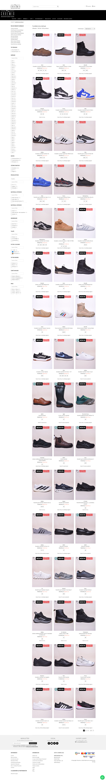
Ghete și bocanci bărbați (16, 34)
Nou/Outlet (14, 49)
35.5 (13, 62)
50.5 (13, 145)
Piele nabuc (14, 199)
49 (12, 140)
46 (12, 125)
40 (12, 86)
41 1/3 (13, 93)
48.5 (13, 139)
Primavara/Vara (15, 158)
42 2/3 (13, 101)
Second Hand (15, 51)
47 (12, 132)
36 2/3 (13, 66)
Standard (14, 168)
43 (12, 105)
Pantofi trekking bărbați (16, 31)
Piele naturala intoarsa (17, 201)
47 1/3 (13, 134)
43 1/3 (13, 106)
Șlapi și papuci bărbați (15, 41)
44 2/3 (13, 115)
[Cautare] (58, 6)
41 (12, 91)
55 (12, 152)
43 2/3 (13, 108)
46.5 (13, 130)
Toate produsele (14, 28)
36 (12, 64)
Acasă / (13, 22)
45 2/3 (13, 122)
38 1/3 (13, 76)
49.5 (13, 142)
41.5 (13, 96)
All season (14, 162)
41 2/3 (13, 94)
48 (12, 137)
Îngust (13, 171)
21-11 (13, 184)
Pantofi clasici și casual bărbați (17, 33)
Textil (13, 210)
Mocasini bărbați (14, 36)
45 (12, 118)
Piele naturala (15, 197)
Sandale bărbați (14, 39)
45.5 (13, 123)
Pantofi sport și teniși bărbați (17, 30)
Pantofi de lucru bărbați (16, 44)
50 (12, 144)
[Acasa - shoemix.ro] (18, 6)
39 (12, 81)
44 (12, 111)
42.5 (13, 103)
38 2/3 (13, 77)
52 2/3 (13, 150)
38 (12, 74)
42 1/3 (13, 100)
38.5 (13, 79)
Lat (12, 169)
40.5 (13, 89)
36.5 (13, 67)
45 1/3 (13, 120)
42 (12, 98)
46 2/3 (13, 128)
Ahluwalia (14, 188)
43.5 (13, 110)
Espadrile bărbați (14, 38)
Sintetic (13, 214)
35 (12, 60)
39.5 (13, 84)
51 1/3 (13, 147)
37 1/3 (13, 71)
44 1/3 (13, 113)
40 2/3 (13, 88)
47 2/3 (13, 135)
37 (12, 69)
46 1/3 (13, 127)
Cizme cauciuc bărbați (15, 42)
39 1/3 (13, 83)
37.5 (13, 72)
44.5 (13, 116)
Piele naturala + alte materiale (18, 212)
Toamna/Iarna (15, 160)
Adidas (13, 186)
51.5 (13, 149)
